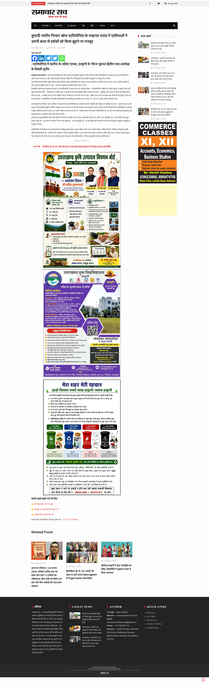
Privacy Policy (153, 628)
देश (35, 25)
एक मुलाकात (72, 25)
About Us (151, 613)
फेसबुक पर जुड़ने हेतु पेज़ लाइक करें (46, 509)
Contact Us (152, 620)
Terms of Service (154, 624)
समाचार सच (52, 48)
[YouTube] (159, 3)
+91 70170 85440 (70, 519)
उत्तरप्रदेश (58, 25)
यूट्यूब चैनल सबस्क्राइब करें (44, 514)
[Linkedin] (41, 58)
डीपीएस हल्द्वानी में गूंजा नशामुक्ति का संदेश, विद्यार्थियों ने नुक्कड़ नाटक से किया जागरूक (116, 569)
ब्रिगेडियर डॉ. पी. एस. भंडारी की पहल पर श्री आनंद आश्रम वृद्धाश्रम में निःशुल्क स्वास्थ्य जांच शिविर (81, 575)
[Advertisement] (157, 200)
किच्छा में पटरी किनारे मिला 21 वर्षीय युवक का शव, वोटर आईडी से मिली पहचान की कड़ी (163, 46)
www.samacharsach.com (126, 615)
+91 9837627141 (122, 626)
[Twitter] (55, 58)
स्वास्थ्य (102, 25)
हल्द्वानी (63, 48)
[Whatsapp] (62, 58)
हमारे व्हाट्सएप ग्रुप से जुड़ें (43, 504)
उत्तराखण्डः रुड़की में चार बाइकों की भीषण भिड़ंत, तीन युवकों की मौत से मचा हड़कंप (163, 61)
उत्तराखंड (45, 25)
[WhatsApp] (154, 3)
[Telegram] (48, 58)
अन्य (112, 25)
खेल (83, 25)
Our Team (151, 616)
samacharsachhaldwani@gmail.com (122, 622)
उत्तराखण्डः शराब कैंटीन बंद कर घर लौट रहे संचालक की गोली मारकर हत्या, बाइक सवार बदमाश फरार (163, 76)
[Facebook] (150, 3)
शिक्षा (92, 25)
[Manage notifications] (203, 680)
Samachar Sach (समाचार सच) (107, 667)
